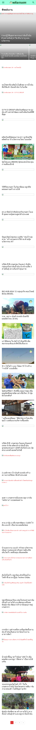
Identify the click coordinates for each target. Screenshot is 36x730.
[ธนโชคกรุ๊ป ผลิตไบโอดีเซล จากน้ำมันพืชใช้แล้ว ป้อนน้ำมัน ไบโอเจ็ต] (18, 74)
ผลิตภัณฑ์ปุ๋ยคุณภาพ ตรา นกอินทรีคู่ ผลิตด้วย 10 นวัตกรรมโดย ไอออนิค (17, 138)
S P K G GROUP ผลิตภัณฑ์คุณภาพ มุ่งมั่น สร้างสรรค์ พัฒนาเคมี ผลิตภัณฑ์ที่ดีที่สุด (18, 112)
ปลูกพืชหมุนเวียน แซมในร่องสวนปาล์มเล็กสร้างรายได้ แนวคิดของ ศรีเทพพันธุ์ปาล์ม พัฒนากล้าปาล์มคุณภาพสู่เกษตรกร (18, 603)
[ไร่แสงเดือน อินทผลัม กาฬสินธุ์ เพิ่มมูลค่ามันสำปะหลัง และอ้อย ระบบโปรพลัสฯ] (14, 55)
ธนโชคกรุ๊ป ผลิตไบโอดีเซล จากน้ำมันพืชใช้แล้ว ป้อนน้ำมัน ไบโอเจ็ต (17, 86)
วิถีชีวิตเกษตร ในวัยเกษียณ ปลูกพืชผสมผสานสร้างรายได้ (16, 188)
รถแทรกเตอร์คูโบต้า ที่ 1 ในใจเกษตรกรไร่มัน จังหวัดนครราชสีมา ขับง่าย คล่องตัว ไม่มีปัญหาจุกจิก (18, 686)
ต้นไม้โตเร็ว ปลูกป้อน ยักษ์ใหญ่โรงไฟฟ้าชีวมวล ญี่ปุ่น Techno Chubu (16, 576)
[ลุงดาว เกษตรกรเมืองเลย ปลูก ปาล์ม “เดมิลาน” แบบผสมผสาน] (18, 487)
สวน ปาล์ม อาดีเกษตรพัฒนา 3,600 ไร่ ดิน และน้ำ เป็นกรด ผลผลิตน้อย (17, 524)
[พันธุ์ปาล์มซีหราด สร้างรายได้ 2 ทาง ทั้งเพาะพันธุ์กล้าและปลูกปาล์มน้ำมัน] (18, 701)
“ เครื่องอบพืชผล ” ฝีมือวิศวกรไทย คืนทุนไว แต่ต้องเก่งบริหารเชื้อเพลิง (17, 419)
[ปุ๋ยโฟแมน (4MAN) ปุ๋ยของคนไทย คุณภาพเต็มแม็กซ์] (18, 152)
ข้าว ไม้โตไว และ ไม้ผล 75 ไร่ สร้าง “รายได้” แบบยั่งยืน (16, 367)
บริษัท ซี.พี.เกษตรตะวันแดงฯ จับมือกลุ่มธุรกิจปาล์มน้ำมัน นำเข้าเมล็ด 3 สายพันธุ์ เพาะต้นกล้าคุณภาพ (17, 266)
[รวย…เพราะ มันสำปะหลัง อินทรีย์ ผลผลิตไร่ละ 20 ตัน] (18, 306)
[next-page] (23, 722)
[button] (3, 2)
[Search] (33, 2)
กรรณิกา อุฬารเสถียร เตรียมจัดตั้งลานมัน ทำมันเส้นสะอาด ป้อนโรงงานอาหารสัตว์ (17, 632)
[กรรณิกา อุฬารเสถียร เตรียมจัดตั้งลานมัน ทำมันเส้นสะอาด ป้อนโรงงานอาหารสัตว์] (18, 619)
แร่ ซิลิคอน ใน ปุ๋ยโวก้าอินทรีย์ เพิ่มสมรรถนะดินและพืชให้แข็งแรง (16, 342)
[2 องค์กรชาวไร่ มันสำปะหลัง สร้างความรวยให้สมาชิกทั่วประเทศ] (18, 463)
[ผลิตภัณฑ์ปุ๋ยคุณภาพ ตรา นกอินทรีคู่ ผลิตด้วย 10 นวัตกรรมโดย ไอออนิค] (18, 127)
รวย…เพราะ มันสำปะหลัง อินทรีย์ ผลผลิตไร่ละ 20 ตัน (15, 317)
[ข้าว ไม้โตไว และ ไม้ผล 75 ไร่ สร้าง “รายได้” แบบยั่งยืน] (18, 356)
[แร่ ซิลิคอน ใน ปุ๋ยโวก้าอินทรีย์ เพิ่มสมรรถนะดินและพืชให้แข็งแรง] (18, 331)
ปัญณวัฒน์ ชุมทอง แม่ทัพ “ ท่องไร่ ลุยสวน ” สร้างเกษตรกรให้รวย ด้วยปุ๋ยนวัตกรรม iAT (17, 239)
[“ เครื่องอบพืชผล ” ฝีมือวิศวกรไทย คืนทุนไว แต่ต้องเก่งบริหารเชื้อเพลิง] (18, 408)
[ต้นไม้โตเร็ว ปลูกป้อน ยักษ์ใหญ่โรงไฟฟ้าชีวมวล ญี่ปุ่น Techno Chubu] (18, 565)
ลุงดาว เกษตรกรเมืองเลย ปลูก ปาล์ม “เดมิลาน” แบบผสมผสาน (17, 499)
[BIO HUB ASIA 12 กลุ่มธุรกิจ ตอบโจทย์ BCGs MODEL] (18, 281)
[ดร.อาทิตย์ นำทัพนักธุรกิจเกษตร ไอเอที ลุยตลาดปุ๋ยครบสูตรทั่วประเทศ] (18, 202)
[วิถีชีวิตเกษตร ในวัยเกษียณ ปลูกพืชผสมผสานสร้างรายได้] (18, 177)
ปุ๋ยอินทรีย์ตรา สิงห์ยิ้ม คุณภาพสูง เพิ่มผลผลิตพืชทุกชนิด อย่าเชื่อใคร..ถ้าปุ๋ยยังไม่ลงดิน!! (17, 393)
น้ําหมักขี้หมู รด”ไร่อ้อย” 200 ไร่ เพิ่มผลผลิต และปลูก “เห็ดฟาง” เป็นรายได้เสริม (17, 659)
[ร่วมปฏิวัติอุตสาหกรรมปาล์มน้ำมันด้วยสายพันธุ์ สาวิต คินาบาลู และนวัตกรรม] (18, 28)
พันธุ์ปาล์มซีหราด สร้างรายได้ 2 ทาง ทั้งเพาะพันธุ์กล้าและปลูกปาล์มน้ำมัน (17, 712)
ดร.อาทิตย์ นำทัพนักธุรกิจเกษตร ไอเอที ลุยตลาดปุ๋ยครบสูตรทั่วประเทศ (17, 213)
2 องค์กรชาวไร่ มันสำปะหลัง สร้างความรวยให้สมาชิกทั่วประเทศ (16, 474)
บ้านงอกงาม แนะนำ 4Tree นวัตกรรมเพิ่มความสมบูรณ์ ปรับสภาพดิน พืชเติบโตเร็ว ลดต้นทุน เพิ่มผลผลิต (17, 550)
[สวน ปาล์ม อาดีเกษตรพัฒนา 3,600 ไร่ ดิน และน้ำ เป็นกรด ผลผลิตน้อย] (18, 512)
